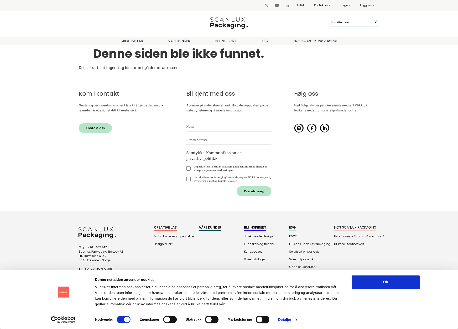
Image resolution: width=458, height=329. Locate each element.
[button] (95, 128)
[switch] (170, 319)
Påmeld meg (254, 191)
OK (386, 282)
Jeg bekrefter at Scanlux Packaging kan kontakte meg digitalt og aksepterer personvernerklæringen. (230, 168)
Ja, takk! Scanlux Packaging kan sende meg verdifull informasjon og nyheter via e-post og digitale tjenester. (232, 179)
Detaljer (284, 320)
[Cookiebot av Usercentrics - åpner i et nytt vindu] (63, 319)
